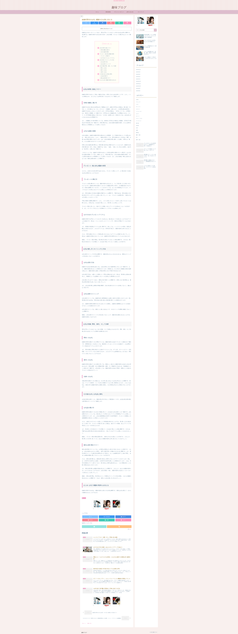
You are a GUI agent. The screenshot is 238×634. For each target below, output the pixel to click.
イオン (137, 104)
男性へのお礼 (104, 68)
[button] (127, 23)
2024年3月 (138, 74)
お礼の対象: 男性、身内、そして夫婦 (108, 65)
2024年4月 (138, 71)
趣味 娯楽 (138, 134)
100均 (137, 99)
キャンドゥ (138, 106)
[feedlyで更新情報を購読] (94, 526)
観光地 (137, 132)
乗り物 (137, 123)
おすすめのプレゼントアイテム (108, 57)
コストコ (138, 109)
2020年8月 (138, 90)
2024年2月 (138, 76)
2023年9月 (138, 88)
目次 (105, 44)
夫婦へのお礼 (104, 71)
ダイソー (138, 116)
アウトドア (138, 101)
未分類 (137, 125)
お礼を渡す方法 (104, 61)
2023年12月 (138, 81)
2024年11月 (138, 69)
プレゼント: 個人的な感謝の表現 (107, 53)
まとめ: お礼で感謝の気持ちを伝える (108, 80)
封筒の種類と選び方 (105, 49)
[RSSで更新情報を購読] (119, 526)
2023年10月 (138, 86)
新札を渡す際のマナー (106, 78)
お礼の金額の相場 (105, 51)
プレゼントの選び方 (105, 55)
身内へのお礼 (104, 70)
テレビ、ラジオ (139, 118)
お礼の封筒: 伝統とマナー (105, 47)
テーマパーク (138, 120)
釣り (137, 137)
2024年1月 (138, 78)
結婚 (137, 130)
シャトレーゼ (138, 111)
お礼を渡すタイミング (106, 63)
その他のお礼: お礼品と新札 (106, 74)
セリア (137, 113)
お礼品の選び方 (104, 76)
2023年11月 (138, 83)
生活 (137, 127)
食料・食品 (138, 139)
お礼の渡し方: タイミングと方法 (107, 59)
